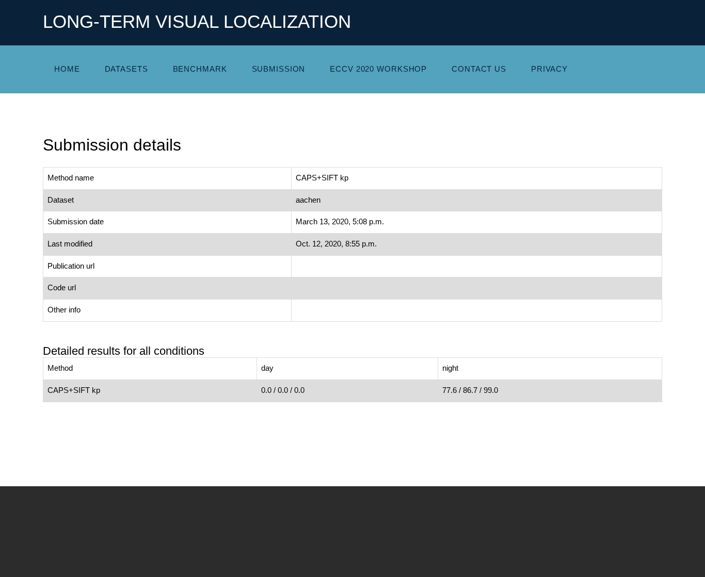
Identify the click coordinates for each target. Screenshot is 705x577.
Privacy (549, 69)
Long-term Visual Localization (197, 21)
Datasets (126, 69)
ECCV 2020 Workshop (378, 69)
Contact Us (479, 69)
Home (67, 69)
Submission (279, 69)
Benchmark (200, 69)
